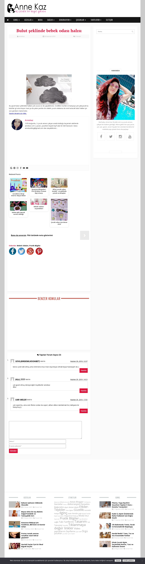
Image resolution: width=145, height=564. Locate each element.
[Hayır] (142, 561)
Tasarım (80, 521)
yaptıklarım (59, 531)
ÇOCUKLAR (80, 20)
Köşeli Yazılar (86, 514)
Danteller (58, 504)
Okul (87, 515)
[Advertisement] (49, 57)
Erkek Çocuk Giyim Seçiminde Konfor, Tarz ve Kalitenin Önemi (122, 544)
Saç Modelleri (83, 519)
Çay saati (78, 531)
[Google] (11, 168)
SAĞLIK (50, 20)
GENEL (16, 20)
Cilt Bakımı (87, 502)
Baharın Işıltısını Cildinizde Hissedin (31, 504)
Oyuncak (56, 519)
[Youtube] (24, 168)
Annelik (67, 502)
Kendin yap (76, 513)
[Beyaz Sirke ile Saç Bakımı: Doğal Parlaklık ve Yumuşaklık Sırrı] (14, 516)
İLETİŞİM (109, 20)
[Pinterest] (14, 168)
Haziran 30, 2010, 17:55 (78, 400)
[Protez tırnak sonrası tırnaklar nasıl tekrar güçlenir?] (14, 537)
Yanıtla (83, 370)
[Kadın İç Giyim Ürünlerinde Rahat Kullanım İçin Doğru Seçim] (105, 518)
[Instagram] (18, 168)
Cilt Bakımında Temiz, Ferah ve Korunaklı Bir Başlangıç (123, 526)
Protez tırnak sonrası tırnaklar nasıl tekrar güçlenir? (30, 535)
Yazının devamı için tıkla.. (18, 113)
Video (77, 528)
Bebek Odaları (22, 246)
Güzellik (27, 497)
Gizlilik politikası (128, 560)
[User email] (27, 168)
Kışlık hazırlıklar (59, 516)
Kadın (70, 513)
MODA (40, 20)
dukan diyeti (74, 507)
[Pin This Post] (39, 254)
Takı (61, 521)
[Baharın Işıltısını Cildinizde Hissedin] (14, 507)
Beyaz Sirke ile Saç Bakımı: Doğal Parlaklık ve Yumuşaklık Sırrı (32, 514)
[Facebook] (21, 168)
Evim (67, 510)
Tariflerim (69, 521)
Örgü (85, 531)
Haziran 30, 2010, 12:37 (78, 361)
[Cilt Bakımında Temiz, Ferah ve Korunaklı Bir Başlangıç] (105, 529)
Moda (81, 515)
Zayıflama (70, 531)
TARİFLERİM (95, 20)
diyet (66, 507)
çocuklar (58, 533)
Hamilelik (87, 510)
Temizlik (65, 525)
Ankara (62, 502)
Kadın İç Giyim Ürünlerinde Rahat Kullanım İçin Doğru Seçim (122, 516)
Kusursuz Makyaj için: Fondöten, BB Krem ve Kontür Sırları (33, 525)
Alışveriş (56, 502)
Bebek (72, 502)
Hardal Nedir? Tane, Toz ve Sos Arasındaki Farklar (123, 534)
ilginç (63, 513)
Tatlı (88, 522)
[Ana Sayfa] (26, 13)
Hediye (56, 513)
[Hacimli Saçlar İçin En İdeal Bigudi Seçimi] (14, 548)
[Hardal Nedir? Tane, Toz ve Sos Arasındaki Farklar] (105, 537)
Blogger (80, 501)
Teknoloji (58, 525)
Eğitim (71, 510)
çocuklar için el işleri (68, 533)
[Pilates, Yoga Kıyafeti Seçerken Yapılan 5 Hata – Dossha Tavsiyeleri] (105, 507)
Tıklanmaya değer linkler (70, 526)
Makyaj (75, 516)
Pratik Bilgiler (34, 246)
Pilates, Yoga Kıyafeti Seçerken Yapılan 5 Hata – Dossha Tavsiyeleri (122, 505)
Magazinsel (68, 516)
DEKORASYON (64, 20)
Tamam (118, 560)
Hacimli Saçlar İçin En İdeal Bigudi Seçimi (32, 545)
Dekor (65, 504)
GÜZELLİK (28, 20)
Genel (117, 497)
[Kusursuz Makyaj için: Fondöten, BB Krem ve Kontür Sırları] (14, 526)
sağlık (56, 522)
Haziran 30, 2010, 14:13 (78, 379)
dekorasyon (73, 504)
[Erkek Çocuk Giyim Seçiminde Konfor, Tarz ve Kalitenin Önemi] (105, 546)
